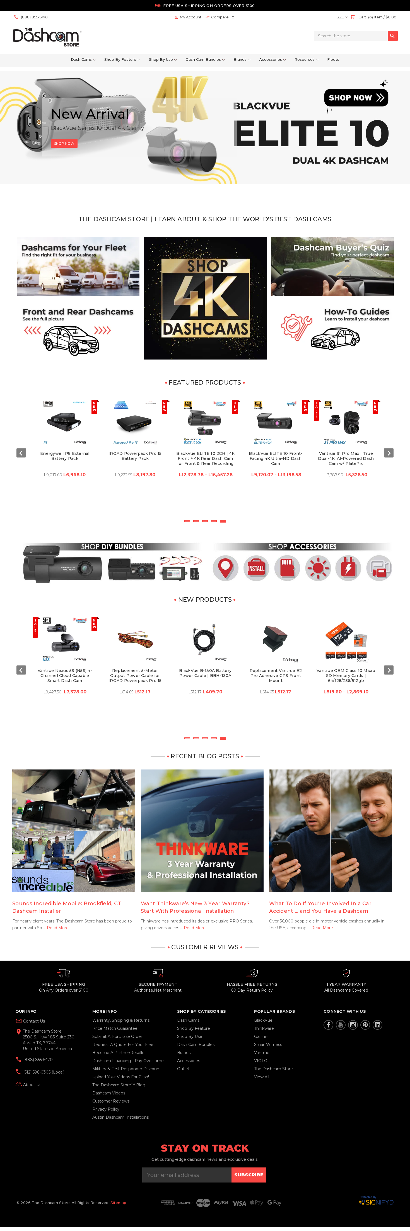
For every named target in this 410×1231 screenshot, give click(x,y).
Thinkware (264, 1028)
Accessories (270, 59)
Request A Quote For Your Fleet (123, 1044)
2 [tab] (196, 521)
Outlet (183, 1068)
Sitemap (118, 1202)
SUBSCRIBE (248, 1174)
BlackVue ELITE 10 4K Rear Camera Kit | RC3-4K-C (346, 673)
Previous (21, 453)
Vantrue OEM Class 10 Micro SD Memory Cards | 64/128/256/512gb (205, 675)
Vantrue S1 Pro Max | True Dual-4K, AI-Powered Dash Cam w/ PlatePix (205, 458)
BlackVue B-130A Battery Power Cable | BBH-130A (64, 673)
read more (58, 927)
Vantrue (261, 1052)
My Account (187, 17)
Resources (305, 59)
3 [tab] (205, 521)
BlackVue (263, 1020)
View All (261, 1076)
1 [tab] (187, 521)
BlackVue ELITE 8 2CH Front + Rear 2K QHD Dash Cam (275, 458)
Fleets (333, 59)
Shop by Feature (120, 59)
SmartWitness (268, 1044)
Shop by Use (161, 59)
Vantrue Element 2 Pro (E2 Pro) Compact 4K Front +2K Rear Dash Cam (345, 458)
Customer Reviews (110, 1101)
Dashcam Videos (108, 1093)
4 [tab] (214, 521)
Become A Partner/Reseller (119, 1052)
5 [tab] (223, 521)
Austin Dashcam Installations (120, 1117)
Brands (240, 59)
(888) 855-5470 (37, 1059)
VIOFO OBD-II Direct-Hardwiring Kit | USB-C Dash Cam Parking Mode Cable (276, 678)
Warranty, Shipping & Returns (120, 1020)
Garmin (261, 1036)
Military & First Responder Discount (126, 1068)
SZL (340, 17)
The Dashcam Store (273, 1068)
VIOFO (260, 1060)
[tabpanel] (65, 457)
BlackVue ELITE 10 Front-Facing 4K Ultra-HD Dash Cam (135, 458)
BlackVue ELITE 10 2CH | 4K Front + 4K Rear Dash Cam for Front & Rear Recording (65, 458)
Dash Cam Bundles (203, 59)
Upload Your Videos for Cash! (120, 1076)
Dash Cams (81, 59)
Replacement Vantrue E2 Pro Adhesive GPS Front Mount (135, 675)
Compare (220, 17)
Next (389, 453)
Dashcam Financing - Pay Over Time (128, 1060)
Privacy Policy (105, 1109)
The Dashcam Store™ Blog (118, 1084)
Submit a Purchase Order (117, 1036)
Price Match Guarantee (115, 1028)
